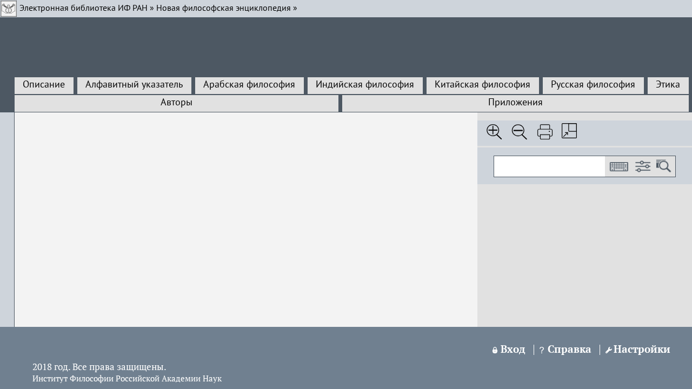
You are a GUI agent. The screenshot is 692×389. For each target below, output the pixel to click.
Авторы (176, 103)
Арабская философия (249, 85)
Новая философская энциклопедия (223, 8)
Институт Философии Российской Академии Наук (127, 379)
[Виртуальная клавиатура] (618, 166)
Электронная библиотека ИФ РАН (83, 8)
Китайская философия (482, 85)
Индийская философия (365, 85)
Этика (668, 85)
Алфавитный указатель (134, 85)
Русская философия (593, 85)
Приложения (515, 103)
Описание (44, 85)
